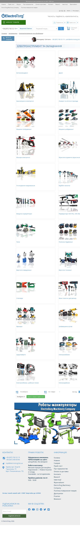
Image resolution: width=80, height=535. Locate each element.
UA (60, 10)
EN (64, 10)
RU (62, 10)
